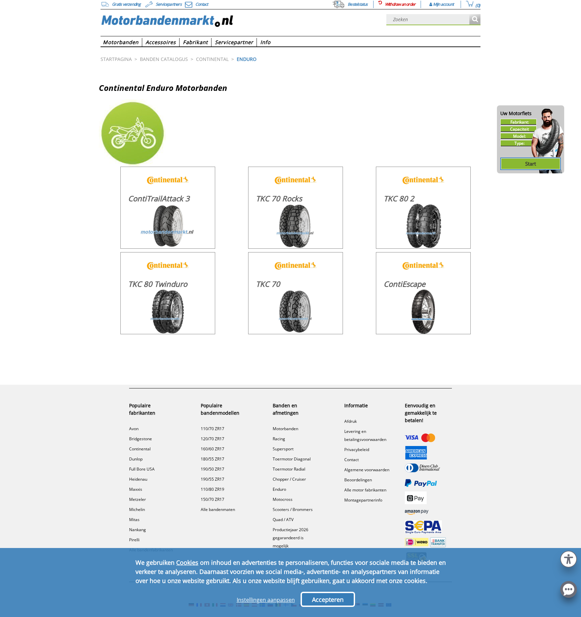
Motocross (283, 499)
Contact (351, 459)
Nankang (137, 530)
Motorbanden (285, 429)
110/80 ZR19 (212, 489)
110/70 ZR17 (212, 429)
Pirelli (134, 540)
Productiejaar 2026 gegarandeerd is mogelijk (290, 538)
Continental (140, 449)
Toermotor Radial (289, 469)
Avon (134, 429)
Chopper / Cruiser (289, 479)
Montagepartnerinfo (363, 500)
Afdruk (350, 421)
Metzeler (137, 499)
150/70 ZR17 (212, 499)
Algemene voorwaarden (366, 470)
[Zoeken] (474, 19)
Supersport (283, 449)
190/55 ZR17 (212, 479)
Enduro (279, 489)
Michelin (137, 509)
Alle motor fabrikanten (365, 490)
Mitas (134, 519)
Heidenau (138, 479)
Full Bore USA (142, 469)
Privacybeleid (356, 449)
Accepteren (328, 599)
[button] (568, 558)
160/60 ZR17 (212, 449)
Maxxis (135, 489)
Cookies (187, 562)
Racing (279, 439)
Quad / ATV (283, 519)
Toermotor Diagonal (292, 459)
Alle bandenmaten (218, 509)
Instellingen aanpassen (266, 600)
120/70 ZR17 (212, 439)
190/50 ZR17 (212, 469)
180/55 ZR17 (212, 459)
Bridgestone (140, 439)
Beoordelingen (358, 480)
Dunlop (136, 459)
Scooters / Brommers (293, 509)
